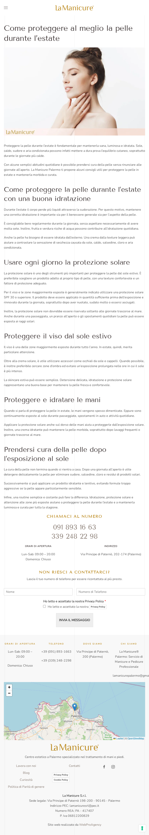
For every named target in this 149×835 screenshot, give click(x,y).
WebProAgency (90, 825)
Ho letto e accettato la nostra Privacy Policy (74, 601)
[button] (6, 7)
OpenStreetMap (135, 738)
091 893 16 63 (74, 527)
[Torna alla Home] (74, 7)
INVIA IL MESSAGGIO (74, 620)
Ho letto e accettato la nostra (76, 607)
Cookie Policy (61, 779)
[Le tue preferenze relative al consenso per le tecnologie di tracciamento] (142, 828)
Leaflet (119, 738)
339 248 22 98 (74, 536)
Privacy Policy (98, 606)
